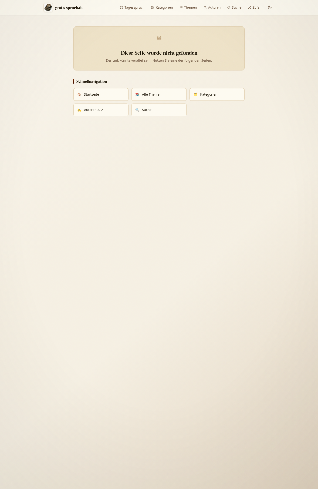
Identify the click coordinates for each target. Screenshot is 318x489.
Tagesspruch (135, 7)
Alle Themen (148, 94)
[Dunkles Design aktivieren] (269, 7)
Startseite (88, 94)
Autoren (214, 7)
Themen (190, 7)
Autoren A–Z (90, 109)
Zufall (257, 7)
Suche (236, 7)
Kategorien (164, 7)
